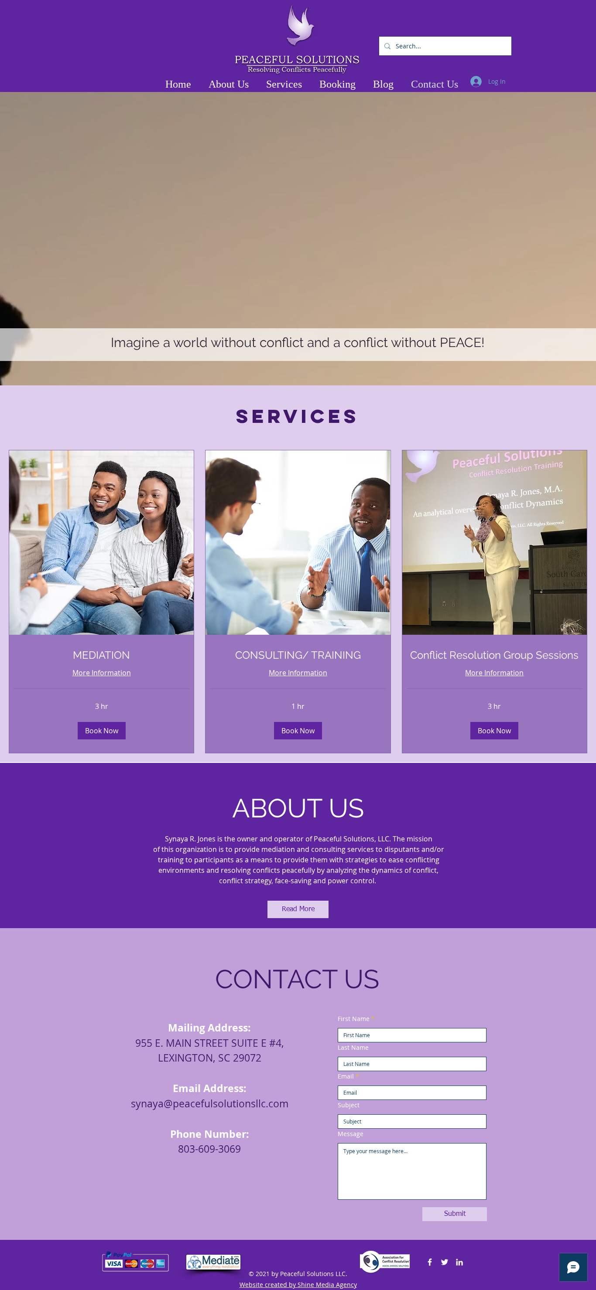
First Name (354, 1019)
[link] (101, 655)
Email (346, 1076)
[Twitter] (444, 1262)
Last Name (353, 1048)
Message (350, 1134)
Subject (349, 1105)
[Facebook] (430, 1262)
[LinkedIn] (459, 1262)
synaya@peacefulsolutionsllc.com (209, 1103)
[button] (102, 730)
